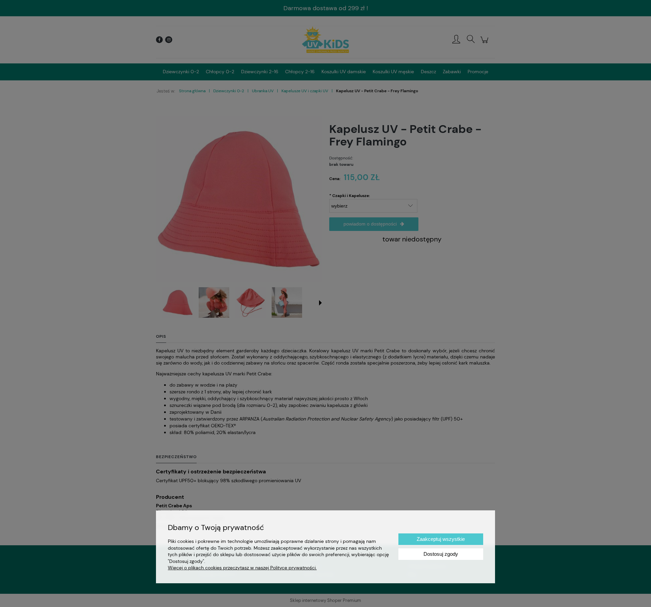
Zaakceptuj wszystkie (441, 539)
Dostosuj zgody (440, 554)
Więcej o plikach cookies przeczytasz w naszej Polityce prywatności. (242, 568)
